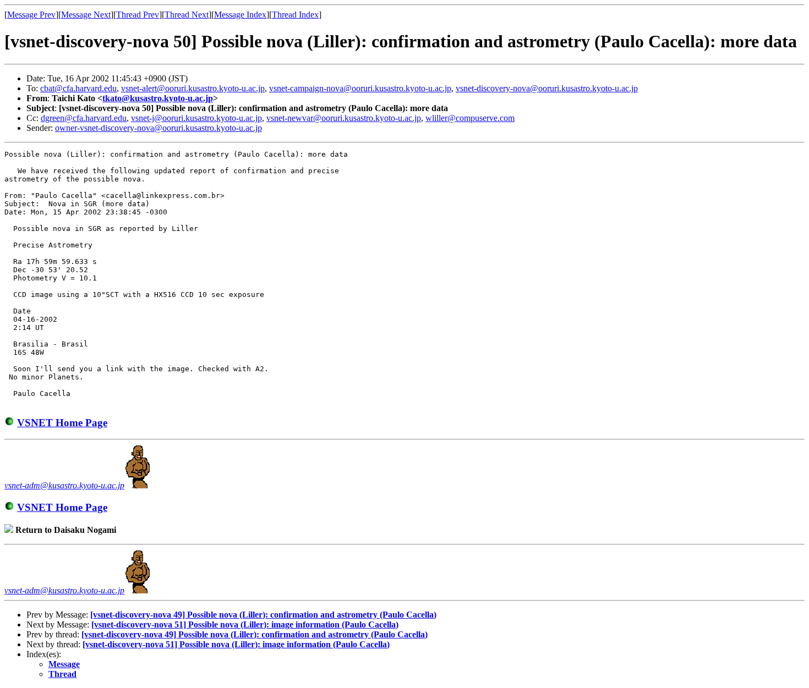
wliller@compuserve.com (470, 118)
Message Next (86, 14)
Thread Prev (137, 14)
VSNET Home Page (62, 422)
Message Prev (31, 14)
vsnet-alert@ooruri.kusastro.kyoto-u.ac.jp (193, 88)
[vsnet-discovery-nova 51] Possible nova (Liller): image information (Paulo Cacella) (244, 624)
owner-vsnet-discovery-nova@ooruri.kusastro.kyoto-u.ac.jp (158, 128)
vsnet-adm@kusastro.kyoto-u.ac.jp (64, 485)
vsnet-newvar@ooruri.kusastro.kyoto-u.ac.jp (343, 118)
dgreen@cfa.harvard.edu (84, 118)
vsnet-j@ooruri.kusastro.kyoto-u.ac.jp (196, 118)
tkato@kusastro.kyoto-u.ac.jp (157, 98)
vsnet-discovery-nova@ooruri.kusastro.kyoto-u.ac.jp (547, 88)
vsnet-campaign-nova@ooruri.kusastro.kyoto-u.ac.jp (360, 88)
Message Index (240, 14)
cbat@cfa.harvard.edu (78, 88)
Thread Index (295, 14)
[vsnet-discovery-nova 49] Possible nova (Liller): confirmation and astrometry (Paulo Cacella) (263, 614)
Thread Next (187, 14)
